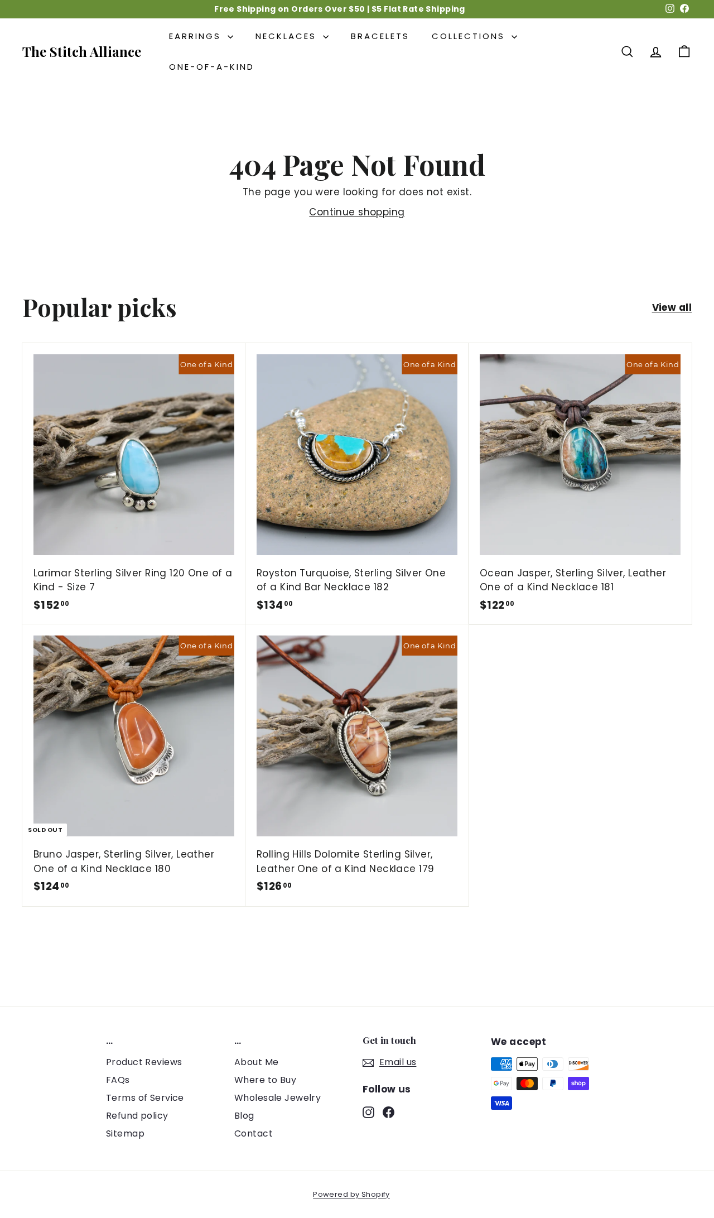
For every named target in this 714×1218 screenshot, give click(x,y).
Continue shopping (356, 212)
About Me (256, 1062)
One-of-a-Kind (211, 67)
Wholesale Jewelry (277, 1097)
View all (672, 307)
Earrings (197, 36)
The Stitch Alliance (81, 51)
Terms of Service (145, 1097)
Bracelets (380, 36)
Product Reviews (144, 1062)
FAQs (118, 1079)
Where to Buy (265, 1079)
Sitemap (125, 1133)
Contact (253, 1133)
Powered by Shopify (351, 1194)
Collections (470, 36)
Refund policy (137, 1115)
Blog (244, 1115)
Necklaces (287, 36)
